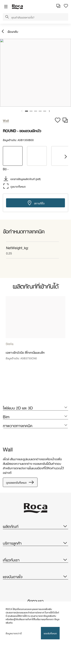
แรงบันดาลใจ (13, 576)
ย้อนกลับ (13, 31)
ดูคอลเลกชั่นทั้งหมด (16, 482)
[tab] (35, 408)
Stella (9, 343)
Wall (8, 449)
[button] (7, 17)
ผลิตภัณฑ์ (10, 526)
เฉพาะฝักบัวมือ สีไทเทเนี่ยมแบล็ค (25, 352)
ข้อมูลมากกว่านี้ (14, 633)
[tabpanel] (35, 73)
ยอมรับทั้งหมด (50, 633)
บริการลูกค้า (12, 543)
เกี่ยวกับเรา (11, 559)
